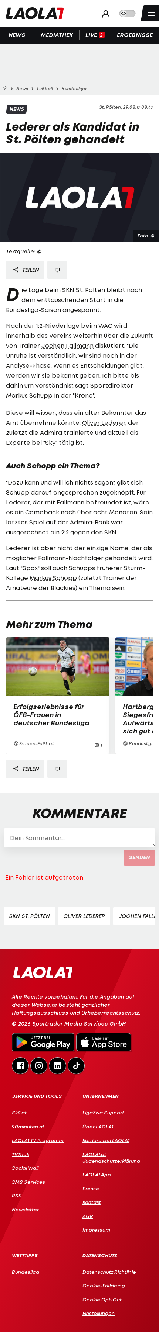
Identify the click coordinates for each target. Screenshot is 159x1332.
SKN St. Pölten (29, 916)
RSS (17, 1196)
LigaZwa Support (103, 1113)
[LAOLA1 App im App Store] (104, 1043)
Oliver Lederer (103, 422)
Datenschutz (99, 1255)
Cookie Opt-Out (102, 1299)
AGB (87, 1216)
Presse (90, 1188)
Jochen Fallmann (67, 345)
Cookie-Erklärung (103, 1285)
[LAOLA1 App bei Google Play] (43, 1043)
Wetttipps (25, 1255)
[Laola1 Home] (43, 972)
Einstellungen (98, 1313)
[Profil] (103, 13)
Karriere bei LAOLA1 (105, 1140)
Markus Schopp (53, 578)
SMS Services (28, 1182)
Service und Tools (37, 1096)
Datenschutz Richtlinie (109, 1272)
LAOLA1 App (96, 1174)
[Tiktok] (76, 1065)
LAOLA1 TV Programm (38, 1140)
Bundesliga (25, 1272)
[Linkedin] (57, 1065)
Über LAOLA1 (97, 1127)
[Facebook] (20, 1065)
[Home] (5, 89)
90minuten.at (28, 1127)
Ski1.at (19, 1113)
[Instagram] (38, 1065)
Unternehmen (100, 1096)
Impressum (96, 1230)
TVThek (20, 1154)
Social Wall (25, 1168)
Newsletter (25, 1210)
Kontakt (91, 1202)
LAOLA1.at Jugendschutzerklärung (111, 1157)
